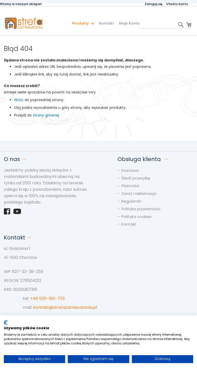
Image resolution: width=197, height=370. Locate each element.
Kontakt (106, 23)
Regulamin (131, 201)
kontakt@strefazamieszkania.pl (65, 307)
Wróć (19, 99)
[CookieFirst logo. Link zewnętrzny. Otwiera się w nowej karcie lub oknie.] (6, 322)
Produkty (81, 23)
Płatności (130, 185)
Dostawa (130, 170)
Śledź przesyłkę (135, 178)
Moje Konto (129, 23)
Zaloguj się (153, 4)
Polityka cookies (136, 216)
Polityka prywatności (140, 209)
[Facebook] (7, 212)
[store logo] (33, 23)
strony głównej (46, 115)
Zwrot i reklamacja (138, 193)
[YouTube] (17, 212)
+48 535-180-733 (47, 298)
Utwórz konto (177, 4)
